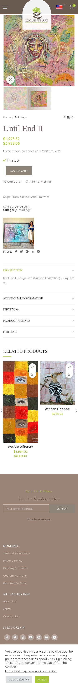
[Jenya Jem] (18, 233)
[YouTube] (31, 637)
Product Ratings (16, 321)
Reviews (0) (11, 309)
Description (12, 270)
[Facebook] (16, 251)
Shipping (10, 332)
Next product (73, 117)
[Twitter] (21, 251)
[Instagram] (23, 637)
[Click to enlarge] (10, 79)
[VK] (54, 637)
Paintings (21, 117)
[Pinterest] (27, 251)
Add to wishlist (40, 181)
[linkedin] (33, 251)
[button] (32, 374)
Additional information (23, 298)
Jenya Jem (22, 206)
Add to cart (19, 170)
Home (7, 117)
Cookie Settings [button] (19, 679)
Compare (14, 181)
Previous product (64, 117)
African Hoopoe (57, 409)
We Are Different (20, 447)
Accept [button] (41, 679)
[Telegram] (38, 251)
